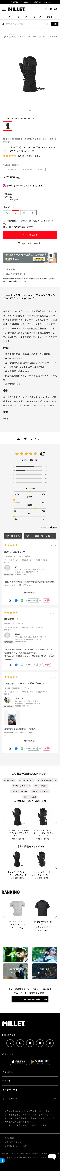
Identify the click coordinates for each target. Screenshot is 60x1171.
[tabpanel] (30, 74)
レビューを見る (33, 156)
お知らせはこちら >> (41, 2)
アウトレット (52, 16)
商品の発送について (16, 273)
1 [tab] (30, 110)
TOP (3, 34)
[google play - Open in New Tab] (39, 1063)
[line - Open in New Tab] (40, 1043)
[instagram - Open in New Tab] (10, 1043)
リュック (37, 16)
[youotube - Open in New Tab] (30, 1043)
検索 (55, 24)
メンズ (7, 16)
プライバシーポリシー (14, 1142)
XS (7, 212)
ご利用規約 (9, 1138)
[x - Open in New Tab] (50, 1043)
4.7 (42, 454)
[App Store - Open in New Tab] (18, 1063)
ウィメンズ (22, 16)
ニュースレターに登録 (30, 999)
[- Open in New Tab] (30, 261)
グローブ (17, 34)
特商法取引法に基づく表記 (16, 1146)
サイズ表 (15, 226)
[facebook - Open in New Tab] (20, 1043)
